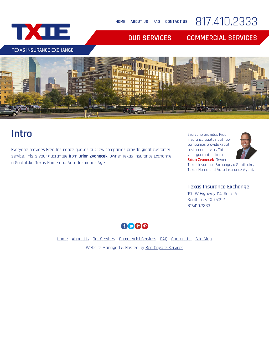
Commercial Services (222, 38)
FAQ (156, 21)
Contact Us (176, 21)
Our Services (150, 38)
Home (120, 21)
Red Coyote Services (164, 248)
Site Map (203, 239)
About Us (139, 21)
